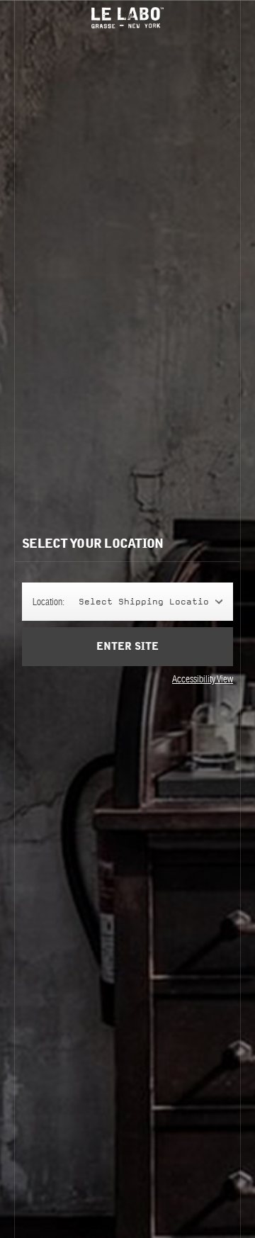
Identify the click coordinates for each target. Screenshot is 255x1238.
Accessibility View (202, 679)
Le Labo (127, 17)
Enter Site (127, 646)
